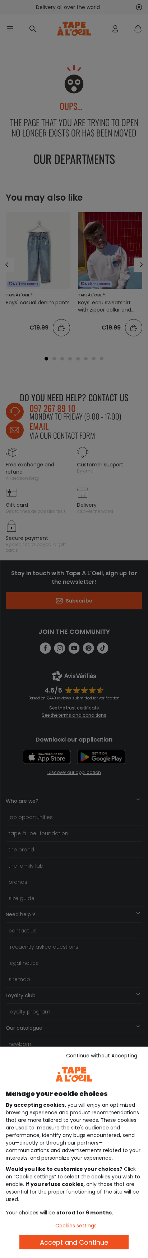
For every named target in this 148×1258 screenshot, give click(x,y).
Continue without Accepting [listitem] (101, 1055)
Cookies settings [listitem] (76, 1225)
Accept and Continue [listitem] (74, 1242)
